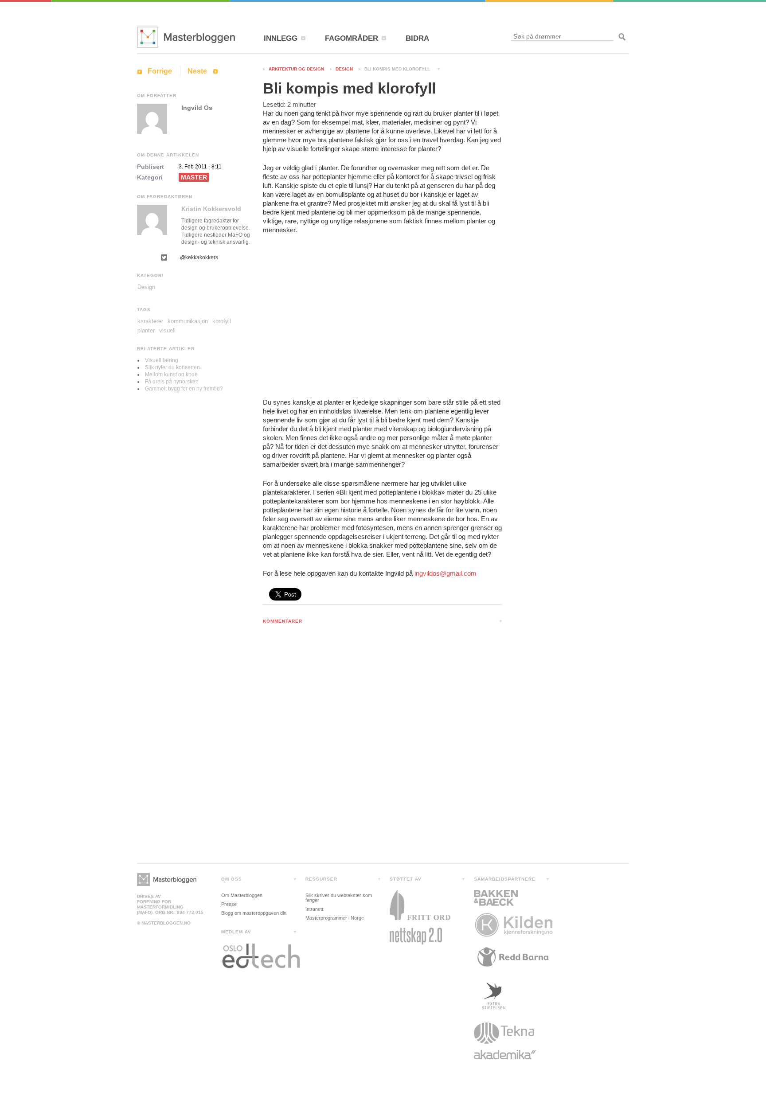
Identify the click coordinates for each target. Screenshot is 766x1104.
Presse (229, 904)
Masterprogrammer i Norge (334, 918)
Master (194, 177)
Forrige (160, 71)
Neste (197, 71)
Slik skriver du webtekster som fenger (338, 898)
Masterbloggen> (166, 879)
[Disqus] (382, 746)
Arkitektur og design (296, 68)
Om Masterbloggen (241, 895)
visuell (167, 330)
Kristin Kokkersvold (211, 208)
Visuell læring (161, 360)
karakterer (150, 321)
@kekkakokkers (199, 257)
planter (146, 330)
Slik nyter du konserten (172, 367)
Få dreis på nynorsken (172, 381)
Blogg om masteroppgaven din (253, 913)
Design (344, 68)
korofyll (221, 321)
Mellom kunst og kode (171, 374)
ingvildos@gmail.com (445, 573)
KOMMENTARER (282, 621)
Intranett (314, 909)
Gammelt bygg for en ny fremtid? (184, 389)
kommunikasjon (188, 321)
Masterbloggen (186, 37)
